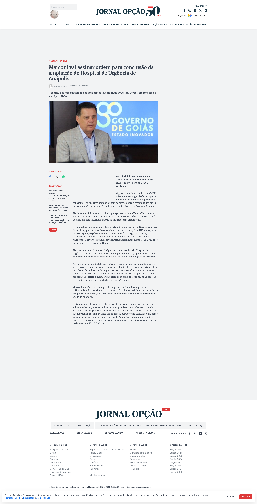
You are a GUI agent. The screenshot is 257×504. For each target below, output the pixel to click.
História (94, 462)
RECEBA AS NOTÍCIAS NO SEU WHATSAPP (119, 425)
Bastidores (103, 24)
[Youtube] (195, 10)
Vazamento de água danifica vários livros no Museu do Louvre (58, 207)
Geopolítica (95, 456)
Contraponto (56, 465)
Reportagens (174, 24)
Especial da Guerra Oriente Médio (107, 449)
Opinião (188, 24)
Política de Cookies (13, 498)
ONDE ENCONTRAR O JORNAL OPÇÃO (72, 425)
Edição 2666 (176, 452)
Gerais (93, 459)
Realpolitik (135, 468)
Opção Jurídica (137, 456)
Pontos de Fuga (138, 465)
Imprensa (145, 24)
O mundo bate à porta (141, 452)
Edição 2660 (176, 472)
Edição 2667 (176, 449)
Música (133, 449)
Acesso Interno (145, 433)
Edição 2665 (176, 456)
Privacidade (84, 433)
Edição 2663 (176, 462)
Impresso (89, 24)
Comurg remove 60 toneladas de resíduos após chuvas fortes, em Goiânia (59, 219)
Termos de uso (114, 433)
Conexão (54, 459)
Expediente (57, 433)
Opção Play (158, 24)
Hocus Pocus (97, 465)
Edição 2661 (176, 468)
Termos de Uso (43, 498)
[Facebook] (184, 10)
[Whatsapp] (206, 10)
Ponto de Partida (138, 462)
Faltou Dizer (96, 452)
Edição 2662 (176, 465)
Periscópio (135, 459)
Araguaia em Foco (59, 449)
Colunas (76, 24)
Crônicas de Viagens (60, 472)
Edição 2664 (176, 459)
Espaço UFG (56, 475)
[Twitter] (200, 10)
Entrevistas (118, 24)
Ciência (53, 456)
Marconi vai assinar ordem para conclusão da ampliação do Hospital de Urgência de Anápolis (101, 73)
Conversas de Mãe (59, 468)
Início (54, 24)
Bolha (53, 452)
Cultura (132, 24)
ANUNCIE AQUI (196, 425)
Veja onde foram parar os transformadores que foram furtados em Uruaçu (59, 196)
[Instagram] (189, 10)
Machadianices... (98, 475)
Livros (93, 472)
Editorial (64, 24)
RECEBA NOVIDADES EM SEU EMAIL (164, 425)
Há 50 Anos (199, 24)
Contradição (56, 462)
